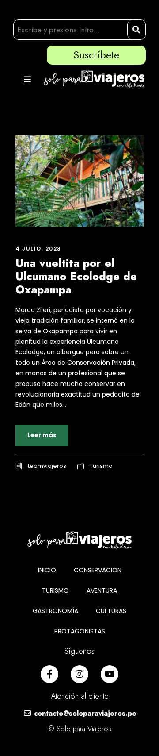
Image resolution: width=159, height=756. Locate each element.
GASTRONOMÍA (55, 610)
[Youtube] (109, 674)
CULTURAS (111, 610)
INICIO (47, 570)
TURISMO (55, 590)
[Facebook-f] (49, 674)
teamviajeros (47, 466)
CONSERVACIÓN (97, 570)
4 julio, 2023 (38, 248)
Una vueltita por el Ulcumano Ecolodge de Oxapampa (76, 276)
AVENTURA (102, 590)
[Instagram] (79, 674)
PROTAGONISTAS (79, 631)
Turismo (101, 466)
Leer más (42, 435)
